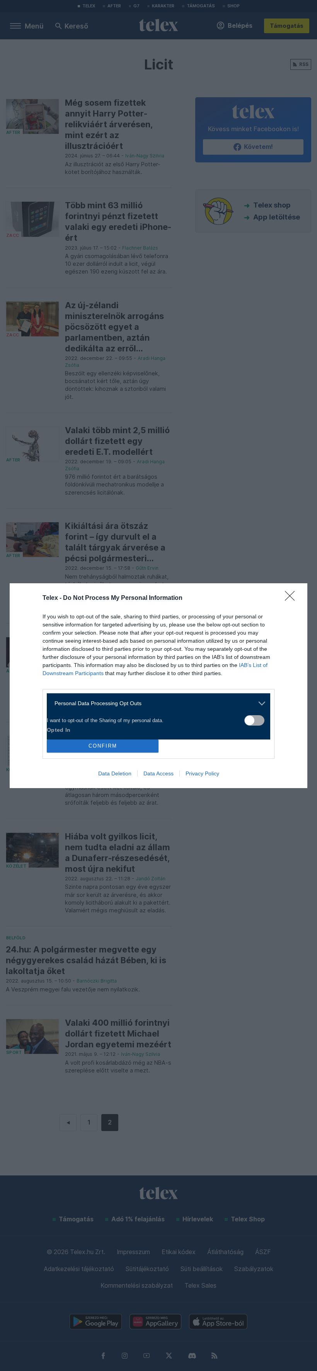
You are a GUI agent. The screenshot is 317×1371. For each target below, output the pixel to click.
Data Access (158, 773)
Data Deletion (114, 773)
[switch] (254, 720)
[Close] (292, 598)
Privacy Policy (202, 773)
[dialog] (158, 685)
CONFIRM (103, 746)
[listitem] (155, 703)
